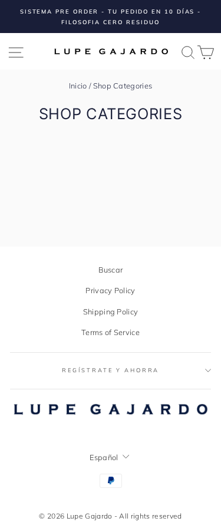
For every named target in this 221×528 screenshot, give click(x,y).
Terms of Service (110, 332)
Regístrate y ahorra (111, 369)
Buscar (110, 269)
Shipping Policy (110, 311)
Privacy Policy (110, 290)
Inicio (78, 85)
